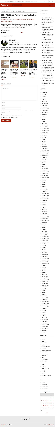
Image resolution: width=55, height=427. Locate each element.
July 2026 (44, 94)
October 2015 (45, 326)
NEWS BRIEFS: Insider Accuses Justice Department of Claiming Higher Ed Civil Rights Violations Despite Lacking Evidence (48, 42)
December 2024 (45, 128)
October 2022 (45, 175)
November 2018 (45, 260)
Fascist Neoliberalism (46, 350)
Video (43, 373)
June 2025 (44, 117)
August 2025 (44, 114)
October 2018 (45, 261)
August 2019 (44, 243)
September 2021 (45, 198)
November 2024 (45, 130)
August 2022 (44, 179)
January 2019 (44, 256)
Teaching (44, 371)
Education (44, 348)
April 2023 (44, 164)
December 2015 (45, 323)
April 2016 (44, 315)
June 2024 (44, 139)
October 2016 (45, 305)
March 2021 (44, 209)
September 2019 (45, 242)
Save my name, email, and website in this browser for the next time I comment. (17, 111)
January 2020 (44, 234)
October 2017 (45, 283)
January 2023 (44, 170)
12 (45, 403)
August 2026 (44, 92)
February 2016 (45, 319)
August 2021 (44, 200)
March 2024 (44, 144)
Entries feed (44, 384)
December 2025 (45, 107)
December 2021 (45, 193)
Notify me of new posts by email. (10, 117)
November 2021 (45, 195)
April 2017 (44, 294)
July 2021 (44, 202)
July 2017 (44, 288)
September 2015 (45, 328)
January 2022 (44, 191)
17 (41, 405)
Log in (43, 382)
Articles (43, 339)
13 (47, 403)
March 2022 (44, 188)
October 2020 (45, 218)
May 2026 (44, 98)
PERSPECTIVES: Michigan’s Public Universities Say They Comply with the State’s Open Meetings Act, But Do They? (48, 82)
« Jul (46, 412)
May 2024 (44, 141)
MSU (43, 357)
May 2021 (44, 206)
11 (43, 403)
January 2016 (44, 321)
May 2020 (44, 227)
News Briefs (44, 361)
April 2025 (44, 121)
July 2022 (44, 180)
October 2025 (45, 110)
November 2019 (45, 238)
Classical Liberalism (46, 346)
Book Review (44, 343)
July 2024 (44, 137)
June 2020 (44, 225)
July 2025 (44, 116)
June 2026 (44, 96)
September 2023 (45, 155)
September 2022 (45, 177)
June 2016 (44, 312)
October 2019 (45, 240)
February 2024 (45, 146)
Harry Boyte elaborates (23, 25)
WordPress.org (45, 388)
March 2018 (44, 274)
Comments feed (45, 386)
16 (52, 403)
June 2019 (44, 247)
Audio (43, 341)
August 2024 (44, 135)
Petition (43, 364)
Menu (51, 5)
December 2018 (45, 258)
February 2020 (45, 233)
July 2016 (44, 310)
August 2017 (44, 287)
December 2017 (45, 279)
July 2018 (44, 267)
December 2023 (45, 150)
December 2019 (45, 236)
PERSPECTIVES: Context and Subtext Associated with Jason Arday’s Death (47, 62)
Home (2, 9)
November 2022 (45, 173)
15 (51, 403)
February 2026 (45, 103)
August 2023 (44, 157)
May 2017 (44, 292)
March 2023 (44, 166)
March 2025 (44, 123)
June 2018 (44, 269)
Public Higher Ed (30, 19)
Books (43, 344)
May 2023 (44, 162)
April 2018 (44, 272)
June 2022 (44, 182)
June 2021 (44, 204)
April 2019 (44, 251)
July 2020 (44, 224)
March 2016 (44, 317)
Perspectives (23, 19)
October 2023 (45, 153)
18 (43, 405)
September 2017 (45, 285)
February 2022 (45, 189)
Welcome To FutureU (46, 375)
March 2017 (44, 296)
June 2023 (44, 161)
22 (51, 405)
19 (45, 405)
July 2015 (44, 332)
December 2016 (45, 301)
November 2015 (45, 324)
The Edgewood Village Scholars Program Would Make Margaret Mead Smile (14, 72)
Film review (44, 352)
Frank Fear (14, 77)
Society (2, 21)
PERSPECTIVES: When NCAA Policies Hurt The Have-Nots (24, 71)
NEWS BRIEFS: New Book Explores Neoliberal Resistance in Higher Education (4, 73)
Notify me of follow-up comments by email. (12, 115)
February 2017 (45, 297)
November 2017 (45, 281)
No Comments (8, 21)
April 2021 (44, 207)
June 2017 (44, 290)
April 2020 (44, 229)
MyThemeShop (51, 424)
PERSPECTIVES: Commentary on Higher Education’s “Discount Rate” (33, 72)
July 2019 (44, 245)
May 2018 (44, 270)
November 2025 (45, 108)
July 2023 (44, 159)
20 (47, 405)
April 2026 (44, 99)
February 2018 (45, 276)
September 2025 (45, 112)
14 (49, 403)
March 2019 (44, 252)
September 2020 (45, 220)
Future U (4, 5)
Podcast (43, 366)
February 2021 (45, 211)
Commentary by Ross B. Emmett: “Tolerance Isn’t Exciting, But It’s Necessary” (48, 75)
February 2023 (45, 168)
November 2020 (45, 216)
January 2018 (44, 278)
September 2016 (45, 306)
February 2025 (45, 125)
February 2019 (45, 254)
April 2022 (44, 186)
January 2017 (44, 299)
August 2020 (44, 222)
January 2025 (44, 126)
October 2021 (45, 197)
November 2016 (45, 303)
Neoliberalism (45, 359)
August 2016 (44, 308)
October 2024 (45, 132)
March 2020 (44, 231)
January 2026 (44, 105)
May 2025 (44, 119)
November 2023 (45, 152)
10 (41, 403)
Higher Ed (9, 9)
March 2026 (44, 101)
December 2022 (45, 171)
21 (49, 405)
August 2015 (44, 330)
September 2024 (45, 134)
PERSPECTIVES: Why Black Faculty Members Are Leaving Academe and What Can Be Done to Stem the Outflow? (48, 21)
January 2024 (44, 148)
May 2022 (44, 184)
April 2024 (44, 143)
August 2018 (44, 265)
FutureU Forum (45, 353)
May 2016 (44, 314)
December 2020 (45, 215)
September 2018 (45, 263)
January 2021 (44, 213)
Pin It (22, 32)
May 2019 (44, 249)
